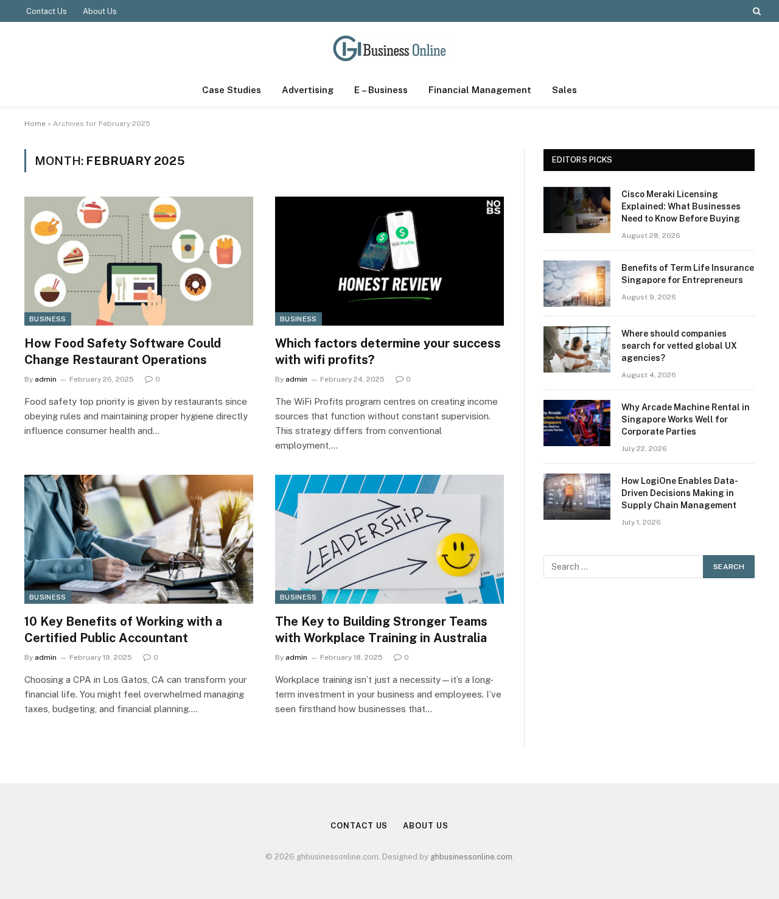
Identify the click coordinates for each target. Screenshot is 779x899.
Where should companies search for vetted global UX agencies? (679, 346)
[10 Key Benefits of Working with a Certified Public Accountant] (138, 539)
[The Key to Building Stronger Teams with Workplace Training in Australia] (389, 539)
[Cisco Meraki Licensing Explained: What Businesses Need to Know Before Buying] (576, 210)
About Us (100, 11)
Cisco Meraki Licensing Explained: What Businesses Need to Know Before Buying (681, 206)
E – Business (381, 90)
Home (35, 123)
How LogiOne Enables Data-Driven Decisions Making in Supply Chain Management (679, 493)
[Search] (755, 11)
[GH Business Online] (389, 48)
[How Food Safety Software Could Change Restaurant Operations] (138, 261)
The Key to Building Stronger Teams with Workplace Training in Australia (381, 629)
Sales (564, 90)
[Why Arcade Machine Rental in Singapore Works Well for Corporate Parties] (576, 423)
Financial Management (479, 90)
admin (46, 379)
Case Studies (231, 90)
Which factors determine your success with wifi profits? (388, 351)
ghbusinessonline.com (471, 856)
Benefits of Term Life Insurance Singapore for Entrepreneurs (687, 274)
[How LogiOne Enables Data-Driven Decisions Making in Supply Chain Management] (576, 497)
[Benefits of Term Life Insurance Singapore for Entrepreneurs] (576, 284)
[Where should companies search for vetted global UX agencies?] (576, 349)
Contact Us (46, 11)
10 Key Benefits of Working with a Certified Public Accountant (123, 629)
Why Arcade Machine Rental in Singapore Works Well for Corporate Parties (685, 419)
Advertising (308, 90)
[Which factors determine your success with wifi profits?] (389, 261)
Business (47, 319)
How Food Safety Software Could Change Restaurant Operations (122, 351)
